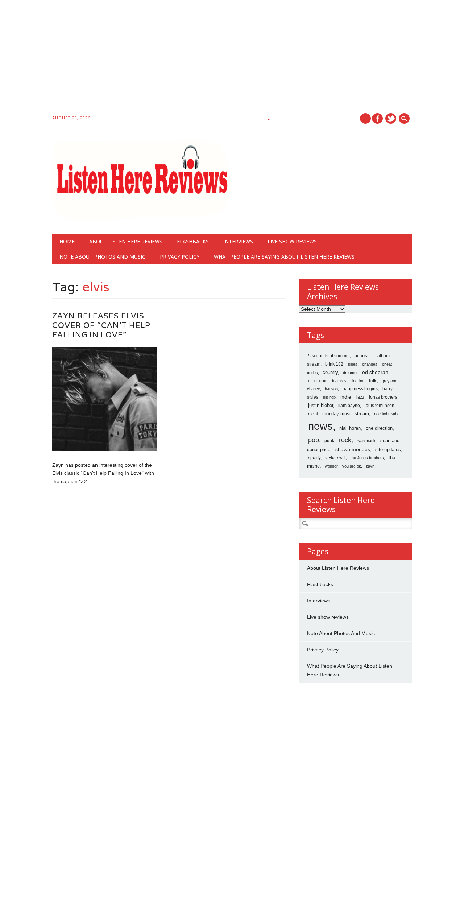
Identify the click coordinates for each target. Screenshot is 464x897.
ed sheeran (375, 372)
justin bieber (320, 405)
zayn (370, 466)
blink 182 (334, 364)
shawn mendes (352, 449)
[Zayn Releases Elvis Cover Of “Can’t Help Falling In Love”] (104, 449)
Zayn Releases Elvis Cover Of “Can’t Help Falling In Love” (101, 325)
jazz (360, 397)
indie (345, 397)
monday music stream (345, 413)
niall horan (350, 428)
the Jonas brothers (367, 458)
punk (329, 440)
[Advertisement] (217, 59)
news (320, 426)
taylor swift (335, 457)
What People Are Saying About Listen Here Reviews (284, 256)
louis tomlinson (379, 405)
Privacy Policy (179, 256)
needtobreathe (386, 414)
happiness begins (360, 388)
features (339, 381)
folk (373, 380)
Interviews (238, 241)
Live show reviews (292, 241)
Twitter (390, 118)
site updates (388, 449)
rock (345, 440)
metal (313, 414)
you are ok (351, 466)
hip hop (329, 397)
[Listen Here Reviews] (141, 219)
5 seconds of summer (329, 355)
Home (67, 241)
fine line (357, 381)
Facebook (377, 118)
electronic (317, 380)
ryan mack (366, 441)
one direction (379, 428)
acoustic (363, 355)
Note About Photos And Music (102, 256)
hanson (331, 389)
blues (352, 364)
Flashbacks (193, 241)
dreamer (350, 372)
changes (369, 364)
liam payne (349, 405)
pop (313, 440)
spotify (314, 457)
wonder (331, 466)
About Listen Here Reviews (125, 241)
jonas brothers (383, 397)
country (330, 372)
